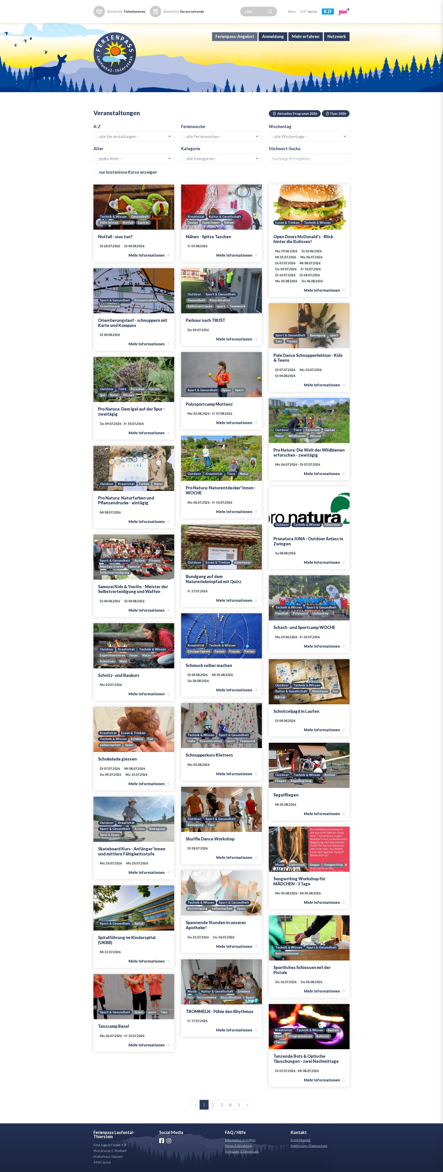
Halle (191, 741)
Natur (114, 395)
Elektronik (297, 865)
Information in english (240, 1140)
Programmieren (300, 1036)
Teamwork (237, 306)
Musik (279, 865)
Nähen (228, 222)
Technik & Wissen (113, 216)
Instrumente (206, 997)
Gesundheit (140, 216)
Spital (139, 923)
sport (221, 306)
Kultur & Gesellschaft (225, 216)
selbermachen (110, 745)
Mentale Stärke (111, 566)
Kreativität (196, 216)
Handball (281, 613)
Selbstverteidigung (114, 572)
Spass (226, 390)
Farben (144, 484)
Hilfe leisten (109, 222)
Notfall (128, 222)
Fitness (154, 560)
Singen (314, 865)
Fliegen (280, 781)
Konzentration (146, 300)
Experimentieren (112, 655)
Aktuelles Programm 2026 (297, 113)
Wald (123, 661)
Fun (335, 691)
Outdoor (194, 294)
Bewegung (318, 335)
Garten (154, 389)
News (292, 11)
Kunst (279, 1036)
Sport (239, 390)
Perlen (249, 651)
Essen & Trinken (287, 222)
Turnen (292, 341)
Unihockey (320, 613)
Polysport (300, 613)
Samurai (134, 566)
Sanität (143, 222)
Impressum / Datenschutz (309, 1146)
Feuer (133, 655)
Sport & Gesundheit (115, 300)
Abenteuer (332, 524)
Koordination (220, 300)
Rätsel (280, 697)
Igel (102, 395)
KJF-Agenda (308, 11)
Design (193, 222)
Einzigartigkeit (199, 651)
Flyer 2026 (337, 113)
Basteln (333, 1030)
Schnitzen (107, 661)
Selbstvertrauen (200, 306)
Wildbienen (297, 436)
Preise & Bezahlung (238, 1146)
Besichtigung (197, 908)
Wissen (128, 395)
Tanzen (280, 1042)
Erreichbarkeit (301, 1140)
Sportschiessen (287, 953)
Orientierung (110, 306)
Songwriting (333, 865)
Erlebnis (137, 739)
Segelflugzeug (300, 781)
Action (140, 560)
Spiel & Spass (110, 835)
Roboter (322, 1036)
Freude (234, 651)
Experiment (211, 222)
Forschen (137, 389)
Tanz (278, 341)
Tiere (122, 389)
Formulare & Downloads (242, 1151)
